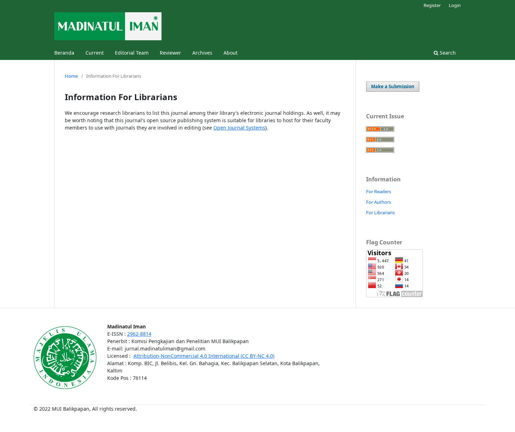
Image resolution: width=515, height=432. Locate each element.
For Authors (378, 202)
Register (432, 5)
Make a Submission (392, 86)
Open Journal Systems (239, 127)
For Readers (378, 191)
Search (447, 52)
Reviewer (170, 52)
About (231, 52)
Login (455, 5)
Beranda (64, 52)
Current (94, 52)
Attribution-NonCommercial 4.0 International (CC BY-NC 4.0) (203, 356)
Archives (202, 52)
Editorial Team (132, 52)
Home (71, 76)
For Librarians (380, 212)
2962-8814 (139, 333)
